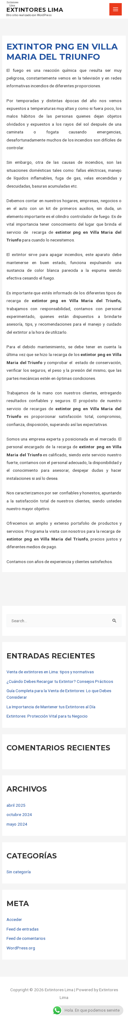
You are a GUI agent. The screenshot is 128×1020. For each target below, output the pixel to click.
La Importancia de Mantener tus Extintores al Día (51, 706)
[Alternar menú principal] (115, 9)
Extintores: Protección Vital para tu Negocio (47, 716)
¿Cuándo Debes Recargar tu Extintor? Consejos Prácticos (60, 681)
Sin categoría (19, 871)
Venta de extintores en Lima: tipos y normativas (50, 671)
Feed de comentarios (26, 938)
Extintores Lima (34, 9)
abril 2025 (16, 805)
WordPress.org (21, 947)
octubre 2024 (19, 814)
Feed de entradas (23, 929)
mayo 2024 (17, 824)
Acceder (14, 919)
